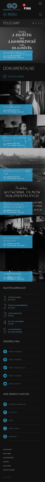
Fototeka (13, 412)
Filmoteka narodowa (17, 404)
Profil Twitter (14, 384)
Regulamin (7, 453)
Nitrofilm (12, 436)
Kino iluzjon (14, 428)
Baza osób (7, 466)
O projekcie (7, 449)
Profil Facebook (15, 351)
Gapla (11, 420)
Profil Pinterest (15, 359)
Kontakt (6, 461)
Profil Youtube (15, 376)
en (40, 3)
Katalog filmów (8, 470)
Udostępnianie (8, 457)
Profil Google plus (17, 368)
